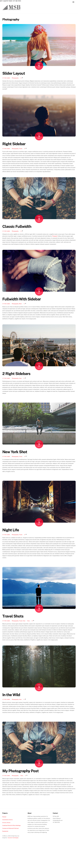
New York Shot (14, 452)
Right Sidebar (14, 144)
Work (20, 303)
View (20, 378)
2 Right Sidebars (16, 373)
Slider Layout (13, 73)
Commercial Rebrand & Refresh (10, 828)
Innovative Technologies (13, 837)
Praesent (54, 236)
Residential (5, 831)
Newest (4, 816)
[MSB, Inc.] (12, 11)
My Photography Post (20, 771)
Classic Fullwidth (16, 226)
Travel (20, 148)
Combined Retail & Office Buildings (11, 825)
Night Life (10, 530)
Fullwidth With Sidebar (21, 299)
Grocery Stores (6, 822)
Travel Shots (12, 616)
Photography (15, 78)
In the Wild (11, 695)
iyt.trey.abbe (6, 78)
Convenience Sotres (7, 819)
